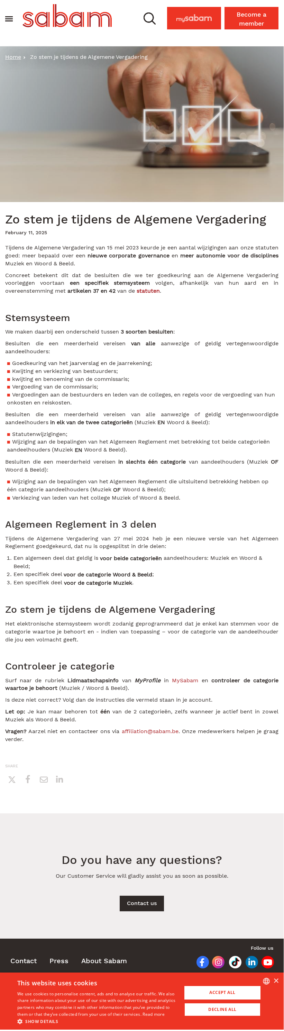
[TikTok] (233, 963)
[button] (150, 18)
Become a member (251, 19)
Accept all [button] (222, 992)
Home (13, 57)
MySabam (197, 16)
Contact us (142, 903)
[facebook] (27, 779)
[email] (43, 779)
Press (58, 961)
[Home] (67, 15)
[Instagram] (216, 963)
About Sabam (104, 961)
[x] (11, 779)
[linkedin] (59, 779)
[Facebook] (199, 963)
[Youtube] (265, 963)
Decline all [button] (222, 1009)
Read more (154, 1014)
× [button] (275, 981)
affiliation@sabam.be (150, 731)
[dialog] (142, 1001)
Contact (23, 961)
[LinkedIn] (249, 963)
